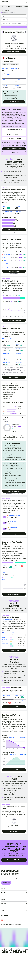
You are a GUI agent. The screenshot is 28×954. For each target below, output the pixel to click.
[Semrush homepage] (5, 2)
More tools (3, 892)
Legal (2, 906)
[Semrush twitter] (9, 916)
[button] (15, 12)
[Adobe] (3, 920)
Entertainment (6, 64)
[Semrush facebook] (7, 916)
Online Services (14, 64)
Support (3, 899)
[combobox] (12, 23)
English (2, 910)
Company (3, 895)
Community (4, 903)
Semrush (3, 888)
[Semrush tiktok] (4, 916)
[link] (7, 6)
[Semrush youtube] (6, 916)
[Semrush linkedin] (1, 916)
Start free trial (6, 882)
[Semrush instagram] (3, 916)
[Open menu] (26, 2)
